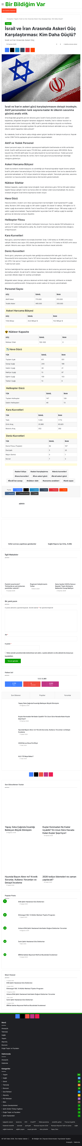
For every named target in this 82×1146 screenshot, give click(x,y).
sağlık (76, 1125)
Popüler (42, 695)
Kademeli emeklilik (8, 1125)
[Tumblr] (22, 50)
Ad (6, 635)
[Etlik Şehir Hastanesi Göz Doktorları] (11, 906)
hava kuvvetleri (22, 476)
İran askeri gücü (40, 476)
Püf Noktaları (7, 1098)
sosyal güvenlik (32, 1129)
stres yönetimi (44, 1129)
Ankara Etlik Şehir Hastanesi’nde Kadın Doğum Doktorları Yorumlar (42, 928)
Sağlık (4, 1035)
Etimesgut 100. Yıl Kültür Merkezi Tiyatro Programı (36, 915)
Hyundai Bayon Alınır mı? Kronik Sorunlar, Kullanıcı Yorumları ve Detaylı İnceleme (21, 879)
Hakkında (5, 1063)
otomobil (19, 1125)
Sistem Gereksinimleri (10, 1105)
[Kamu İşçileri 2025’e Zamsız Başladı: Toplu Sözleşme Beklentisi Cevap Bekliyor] (66, 571)
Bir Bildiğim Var (37, 1139)
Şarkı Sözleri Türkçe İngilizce (12, 1109)
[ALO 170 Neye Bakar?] (11, 761)
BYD (26, 1122)
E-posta (8, 644)
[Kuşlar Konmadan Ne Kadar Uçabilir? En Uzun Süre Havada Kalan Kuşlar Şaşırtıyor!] (11, 721)
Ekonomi (4, 1045)
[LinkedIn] (17, 50)
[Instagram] (25, 507)
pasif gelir (28, 1125)
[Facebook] (7, 50)
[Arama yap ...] (79, 5)
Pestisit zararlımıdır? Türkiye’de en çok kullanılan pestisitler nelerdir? (15, 586)
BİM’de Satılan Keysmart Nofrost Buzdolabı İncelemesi (37, 955)
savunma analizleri (51, 481)
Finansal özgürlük (70, 1122)
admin (22, 503)
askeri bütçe (21, 471)
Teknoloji (5, 1032)
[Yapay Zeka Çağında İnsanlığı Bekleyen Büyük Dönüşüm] (11, 708)
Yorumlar (67, 695)
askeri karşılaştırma (40, 471)
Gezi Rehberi (7, 1092)
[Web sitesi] (20, 507)
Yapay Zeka (54, 1129)
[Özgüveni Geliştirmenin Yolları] (41, 571)
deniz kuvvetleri (60, 471)
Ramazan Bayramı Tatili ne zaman (61, 1125)
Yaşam (16, 19)
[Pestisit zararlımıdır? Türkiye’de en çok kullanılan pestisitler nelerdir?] (16, 571)
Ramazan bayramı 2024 (41, 1125)
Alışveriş (4, 1042)
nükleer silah (33, 481)
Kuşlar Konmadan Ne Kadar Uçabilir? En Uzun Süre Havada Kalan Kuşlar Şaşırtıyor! (58, 830)
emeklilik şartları (57, 1122)
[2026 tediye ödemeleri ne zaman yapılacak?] (59, 856)
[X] (12, 50)
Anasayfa (9, 19)
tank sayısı (69, 481)
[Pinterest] (27, 50)
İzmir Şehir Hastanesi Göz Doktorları (31, 941)
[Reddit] (33, 50)
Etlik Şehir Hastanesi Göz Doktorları (31, 902)
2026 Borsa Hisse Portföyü (28, 743)
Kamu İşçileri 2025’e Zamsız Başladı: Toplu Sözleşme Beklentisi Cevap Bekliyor (65, 586)
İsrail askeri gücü (60, 476)
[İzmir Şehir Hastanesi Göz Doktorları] (11, 946)
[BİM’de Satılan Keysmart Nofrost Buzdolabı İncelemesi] (11, 960)
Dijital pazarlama (44, 1122)
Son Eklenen (16, 695)
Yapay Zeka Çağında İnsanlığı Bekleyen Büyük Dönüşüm (38, 703)
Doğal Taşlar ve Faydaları (10, 1048)
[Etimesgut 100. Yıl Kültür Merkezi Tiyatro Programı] (11, 920)
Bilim (4, 1102)
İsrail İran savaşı (15, 481)
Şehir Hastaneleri (9, 1116)
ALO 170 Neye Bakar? (26, 756)
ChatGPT (33, 1122)
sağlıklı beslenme (8, 1129)
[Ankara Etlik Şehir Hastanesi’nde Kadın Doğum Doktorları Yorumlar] (11, 933)
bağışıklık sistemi (8, 1122)
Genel (5, 1081)
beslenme (19, 1122)
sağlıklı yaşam (20, 1129)
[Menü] (3, 5)
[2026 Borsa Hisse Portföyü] (11, 748)
